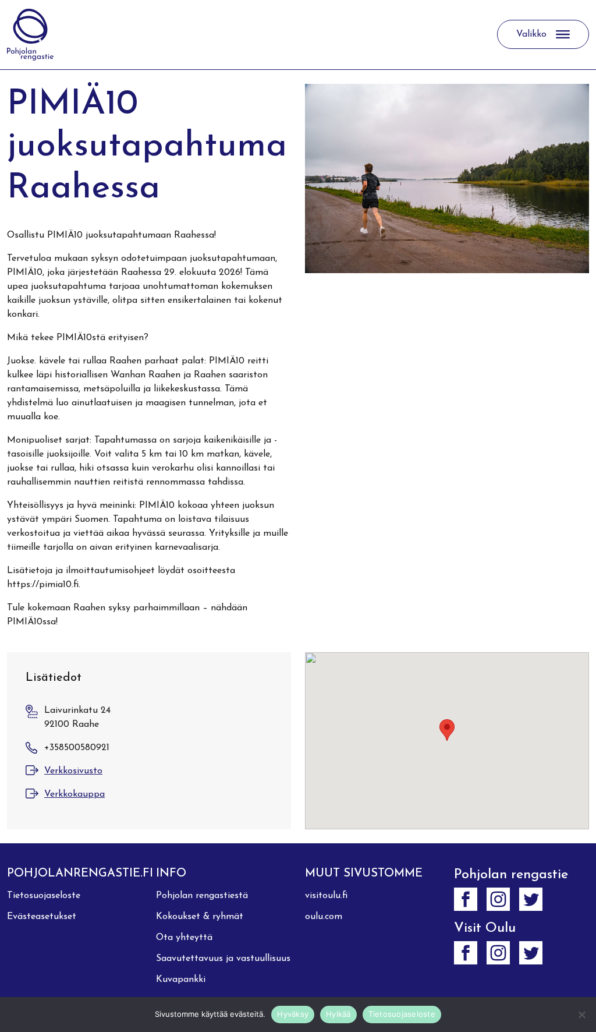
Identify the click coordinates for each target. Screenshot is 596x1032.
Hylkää (338, 1014)
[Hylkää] (581, 1014)
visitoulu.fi (326, 895)
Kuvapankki (180, 979)
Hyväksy (292, 1014)
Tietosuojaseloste (43, 895)
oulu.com (323, 916)
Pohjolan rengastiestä (202, 895)
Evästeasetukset (41, 916)
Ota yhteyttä (184, 937)
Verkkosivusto (73, 771)
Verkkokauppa (74, 794)
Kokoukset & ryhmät (199, 916)
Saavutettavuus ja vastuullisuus (223, 958)
